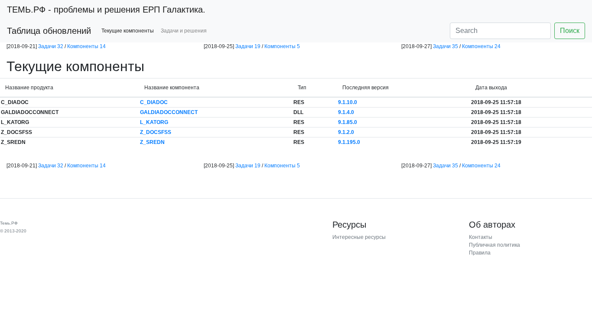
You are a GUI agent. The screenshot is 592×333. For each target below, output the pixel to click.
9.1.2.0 (346, 132)
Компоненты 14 (86, 46)
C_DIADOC (154, 102)
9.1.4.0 (346, 112)
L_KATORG (154, 122)
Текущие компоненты (127, 31)
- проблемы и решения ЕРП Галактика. (106, 9)
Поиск (569, 30)
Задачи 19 (247, 46)
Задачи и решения (184, 31)
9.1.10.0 (347, 102)
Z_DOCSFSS (155, 132)
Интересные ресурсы (359, 237)
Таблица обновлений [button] (49, 31)
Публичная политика (494, 245)
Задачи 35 (445, 46)
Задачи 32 (50, 46)
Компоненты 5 (282, 46)
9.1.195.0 (349, 142)
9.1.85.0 (347, 122)
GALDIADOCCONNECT (169, 112)
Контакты (480, 237)
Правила (480, 253)
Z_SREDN (152, 142)
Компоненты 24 (481, 46)
